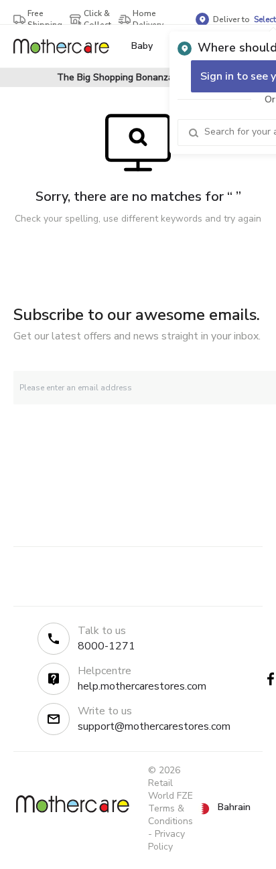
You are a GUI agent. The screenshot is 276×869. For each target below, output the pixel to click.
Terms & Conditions (170, 814)
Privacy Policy (166, 840)
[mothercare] (66, 46)
